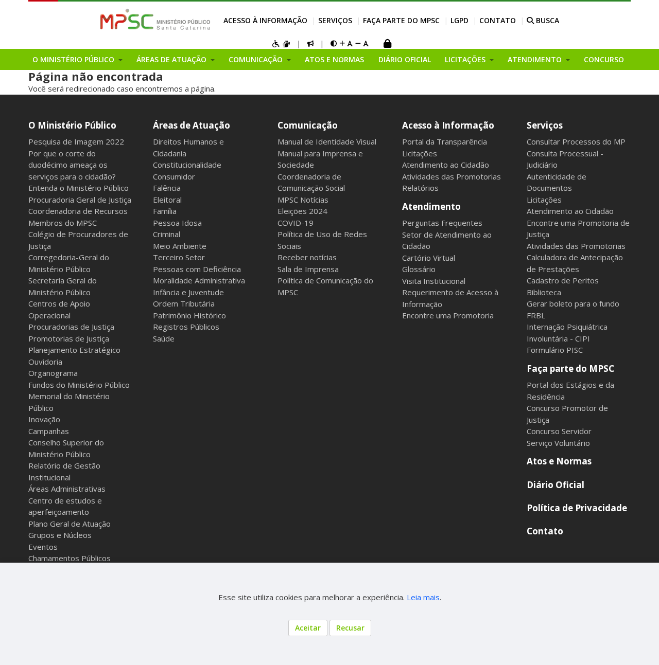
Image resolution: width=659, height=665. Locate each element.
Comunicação (308, 125)
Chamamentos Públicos (69, 558)
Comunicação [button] (257, 59)
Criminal (166, 234)
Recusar (350, 628)
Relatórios (420, 188)
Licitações (419, 153)
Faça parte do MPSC (401, 20)
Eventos (43, 547)
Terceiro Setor (179, 257)
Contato (497, 20)
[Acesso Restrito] (387, 44)
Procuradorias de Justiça (71, 326)
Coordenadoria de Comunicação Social (311, 182)
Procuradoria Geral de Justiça (79, 199)
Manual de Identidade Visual (327, 141)
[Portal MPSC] (160, 20)
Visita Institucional (433, 281)
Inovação (44, 419)
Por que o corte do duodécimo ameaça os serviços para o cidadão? (72, 165)
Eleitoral (167, 199)
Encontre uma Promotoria (448, 315)
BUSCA (546, 20)
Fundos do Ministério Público (79, 385)
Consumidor (174, 176)
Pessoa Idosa (177, 223)
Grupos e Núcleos (60, 535)
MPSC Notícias (303, 199)
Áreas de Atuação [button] (172, 59)
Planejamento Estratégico (74, 350)
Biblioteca (544, 292)
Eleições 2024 (302, 211)
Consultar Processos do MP (576, 141)
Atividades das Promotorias (451, 176)
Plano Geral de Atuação (69, 523)
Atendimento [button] (536, 59)
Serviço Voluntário (558, 443)
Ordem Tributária (184, 303)
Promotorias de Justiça (68, 338)
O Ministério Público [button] (74, 59)
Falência (167, 188)
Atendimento (431, 206)
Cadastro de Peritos (563, 280)
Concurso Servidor (559, 431)
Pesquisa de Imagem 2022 (76, 141)
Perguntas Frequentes (442, 223)
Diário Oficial (404, 59)
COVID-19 (296, 223)
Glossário (419, 269)
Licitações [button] (466, 59)
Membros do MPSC (62, 223)
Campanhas (48, 431)
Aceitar (308, 628)
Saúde (164, 338)
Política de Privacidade (577, 508)
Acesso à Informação (265, 20)
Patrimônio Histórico (189, 315)
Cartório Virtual (428, 258)
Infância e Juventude (188, 292)
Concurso (604, 59)
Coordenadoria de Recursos (78, 211)
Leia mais (423, 597)
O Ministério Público (72, 125)
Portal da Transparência (444, 141)
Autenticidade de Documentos (556, 182)
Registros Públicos (186, 326)
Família (165, 211)
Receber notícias (307, 257)
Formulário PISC (555, 350)
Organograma (53, 373)
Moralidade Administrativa (199, 280)
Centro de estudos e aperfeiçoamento (65, 506)
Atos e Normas (334, 59)
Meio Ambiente (179, 246)
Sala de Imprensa (308, 269)
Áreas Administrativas (67, 488)
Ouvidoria (45, 361)
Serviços (335, 20)
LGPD (459, 20)
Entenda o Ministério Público (78, 188)
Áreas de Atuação (191, 125)
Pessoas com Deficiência (197, 269)
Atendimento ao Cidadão (445, 164)
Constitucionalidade (187, 164)
